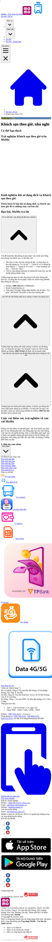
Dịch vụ (9, 21)
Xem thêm (5, 446)
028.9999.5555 (33, 716)
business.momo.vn (15, 807)
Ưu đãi (8, 39)
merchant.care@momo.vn (17, 805)
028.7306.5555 (20, 716)
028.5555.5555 (7, 718)
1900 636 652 (19, 803)
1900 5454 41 (13, 714)
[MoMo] (28, 110)
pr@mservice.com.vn (15, 812)
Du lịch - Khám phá (13, 42)
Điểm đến (10, 29)
